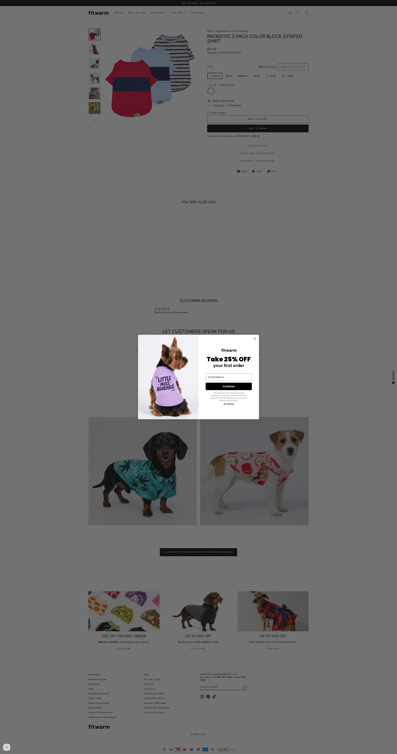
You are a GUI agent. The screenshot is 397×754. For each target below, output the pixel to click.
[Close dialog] (255, 338)
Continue (229, 386)
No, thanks (229, 404)
